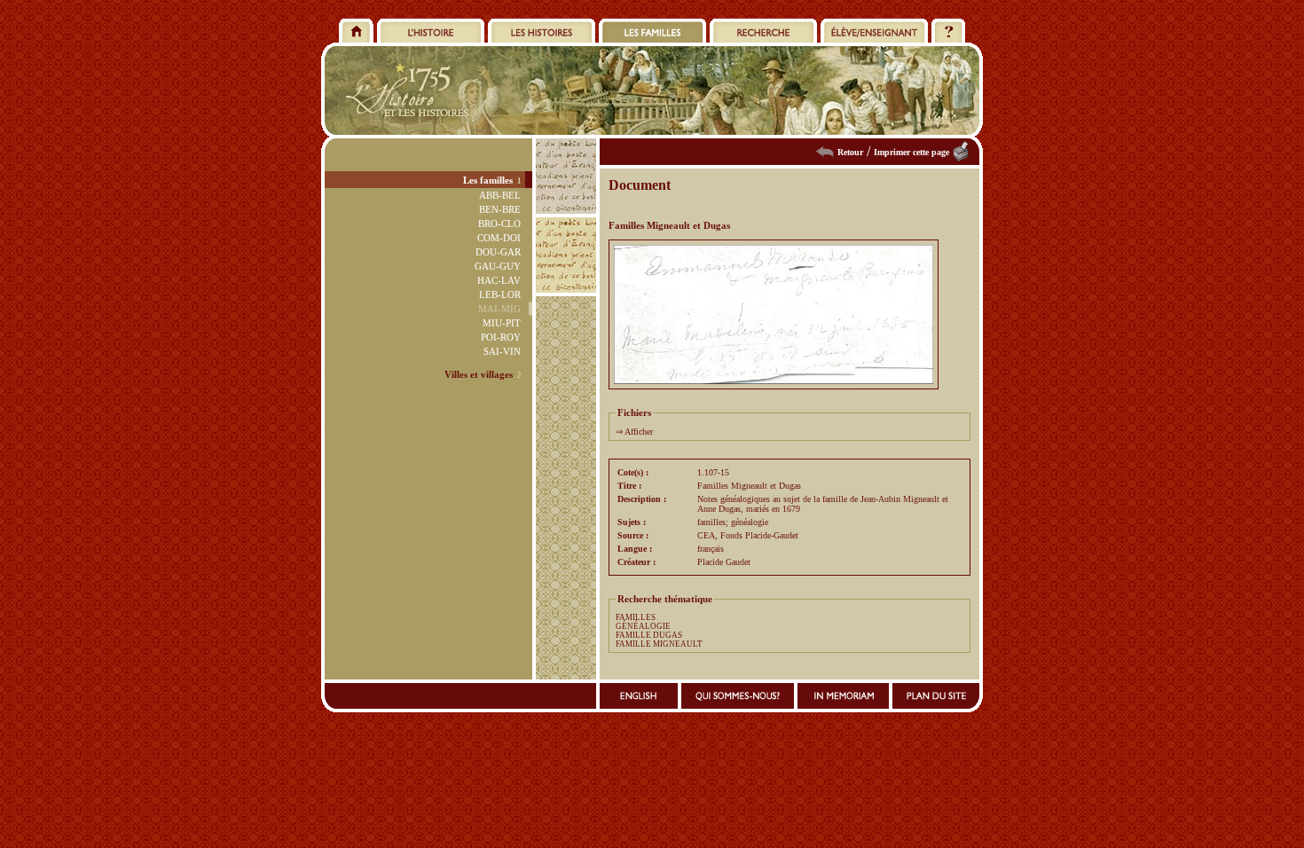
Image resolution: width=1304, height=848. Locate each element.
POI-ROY (501, 337)
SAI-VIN (502, 351)
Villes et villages (478, 374)
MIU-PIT (502, 323)
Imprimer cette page (911, 152)
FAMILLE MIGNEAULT (659, 644)
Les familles (488, 180)
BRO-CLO (499, 223)
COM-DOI (499, 237)
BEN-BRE (500, 209)
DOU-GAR (498, 252)
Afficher (639, 431)
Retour (850, 152)
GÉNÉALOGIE (643, 626)
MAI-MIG (499, 308)
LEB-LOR (500, 294)
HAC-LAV (499, 280)
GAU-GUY (498, 266)
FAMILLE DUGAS (649, 635)
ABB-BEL (500, 195)
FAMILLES (636, 617)
